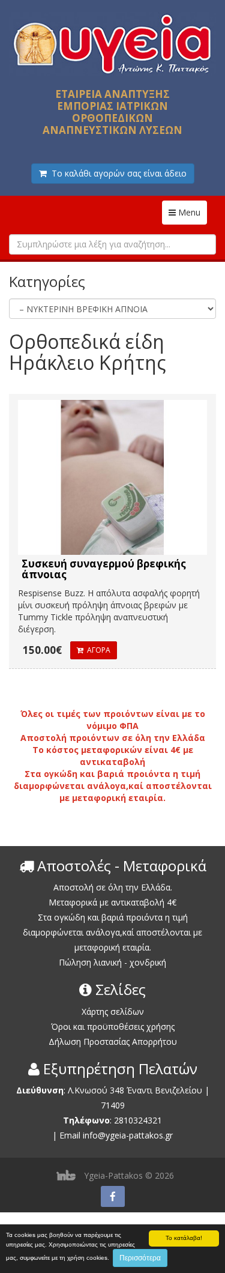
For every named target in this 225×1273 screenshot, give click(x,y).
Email (69, 1135)
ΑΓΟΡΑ (96, 650)
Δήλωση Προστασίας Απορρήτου (113, 1041)
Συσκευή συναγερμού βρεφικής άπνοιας (104, 569)
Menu (191, 212)
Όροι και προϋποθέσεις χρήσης (113, 1026)
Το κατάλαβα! (184, 1238)
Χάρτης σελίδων (113, 1011)
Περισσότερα (140, 1258)
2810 (123, 1120)
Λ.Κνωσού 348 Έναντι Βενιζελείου (136, 1090)
